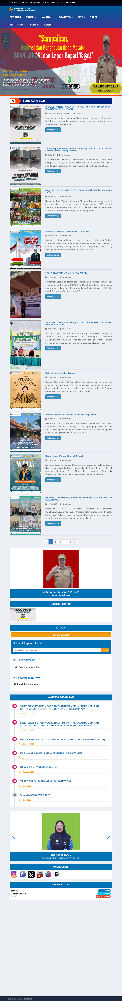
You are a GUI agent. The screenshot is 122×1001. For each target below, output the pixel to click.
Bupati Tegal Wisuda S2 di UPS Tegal (64, 456)
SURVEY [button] (35, 24)
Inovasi (78, 113)
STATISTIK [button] (65, 17)
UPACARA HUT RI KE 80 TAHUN (38, 767)
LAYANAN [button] (47, 17)
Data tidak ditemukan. (29, 667)
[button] (118, 62)
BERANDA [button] (15, 17)
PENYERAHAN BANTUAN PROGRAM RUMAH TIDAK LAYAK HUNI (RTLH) (62, 739)
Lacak (105, 650)
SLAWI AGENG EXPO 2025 (35, 795)
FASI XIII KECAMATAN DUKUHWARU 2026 (66, 273)
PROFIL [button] (30, 17)
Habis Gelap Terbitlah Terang (60, 373)
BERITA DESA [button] (17, 24)
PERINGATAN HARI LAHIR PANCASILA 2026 (67, 231)
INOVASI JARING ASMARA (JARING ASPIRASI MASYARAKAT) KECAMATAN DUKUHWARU (78, 108)
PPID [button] (81, 17)
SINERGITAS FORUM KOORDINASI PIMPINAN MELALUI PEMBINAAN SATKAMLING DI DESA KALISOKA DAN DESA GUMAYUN (59, 707)
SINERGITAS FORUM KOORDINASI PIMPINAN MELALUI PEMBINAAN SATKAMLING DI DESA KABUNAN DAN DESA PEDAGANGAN (59, 724)
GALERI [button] (94, 17)
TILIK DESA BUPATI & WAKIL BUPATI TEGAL (46, 781)
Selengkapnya (53, 129)
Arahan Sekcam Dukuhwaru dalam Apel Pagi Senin (71, 414)
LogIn (48, 24)
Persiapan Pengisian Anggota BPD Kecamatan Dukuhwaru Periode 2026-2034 (78, 323)
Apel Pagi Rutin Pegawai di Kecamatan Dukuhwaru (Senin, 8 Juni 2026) (78, 191)
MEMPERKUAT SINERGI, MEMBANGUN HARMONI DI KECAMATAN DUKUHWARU (78, 498)
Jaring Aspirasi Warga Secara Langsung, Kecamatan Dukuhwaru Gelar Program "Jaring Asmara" (78, 149)
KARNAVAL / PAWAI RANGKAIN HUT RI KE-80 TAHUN (51, 753)
